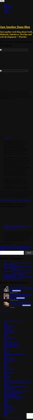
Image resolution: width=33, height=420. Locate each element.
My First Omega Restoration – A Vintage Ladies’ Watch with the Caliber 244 (21, 288)
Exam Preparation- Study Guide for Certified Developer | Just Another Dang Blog (18, 226)
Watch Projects (8, 7)
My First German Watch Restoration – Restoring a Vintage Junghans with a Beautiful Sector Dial (21, 303)
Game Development (9, 337)
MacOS (6, 356)
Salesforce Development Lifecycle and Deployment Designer (15, 386)
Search (29, 252)
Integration (7, 351)
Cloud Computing (9, 331)
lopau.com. (18, 417)
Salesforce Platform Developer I (13, 397)
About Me (7, 9)
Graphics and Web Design (11, 344)
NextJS (6, 364)
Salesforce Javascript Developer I (13, 392)
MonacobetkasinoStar (10, 276)
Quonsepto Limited (8, 417)
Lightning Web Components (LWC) (14, 354)
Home (5, 4)
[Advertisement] (16, 118)
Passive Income (8, 367)
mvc (29, 200)
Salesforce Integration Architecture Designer (16, 391)
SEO (5, 399)
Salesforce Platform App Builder (13, 396)
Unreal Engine (8, 406)
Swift (5, 402)
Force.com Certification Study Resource (15, 246)
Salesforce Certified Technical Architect (15, 381)
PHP (5, 371)
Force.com (7, 336)
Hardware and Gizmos (10, 346)
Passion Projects (8, 6)
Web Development (9, 411)
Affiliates (6, 11)
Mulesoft (6, 362)
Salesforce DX (8, 389)
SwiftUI (6, 404)
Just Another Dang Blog (15, 27)
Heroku (6, 347)
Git (5, 339)
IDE (5, 349)
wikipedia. (6, 137)
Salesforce (25, 200)
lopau (20, 200)
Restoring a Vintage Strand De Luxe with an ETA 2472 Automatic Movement (20, 296)
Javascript (6, 352)
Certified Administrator (10, 329)
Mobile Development (10, 361)
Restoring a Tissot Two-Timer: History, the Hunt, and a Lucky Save (18, 267)
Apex (5, 322)
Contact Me (7, 12)
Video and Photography (10, 407)
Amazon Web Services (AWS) (12, 321)
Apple (5, 324)
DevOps (6, 334)
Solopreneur (7, 401)
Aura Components (9, 326)
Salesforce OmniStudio (10, 394)
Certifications (7, 327)
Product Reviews (9, 372)
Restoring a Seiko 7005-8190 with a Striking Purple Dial (18, 277)
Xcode (6, 414)
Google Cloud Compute (11, 342)
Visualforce (7, 409)
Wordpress (7, 412)
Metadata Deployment (10, 357)
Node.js (6, 366)
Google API (7, 341)
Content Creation (9, 332)
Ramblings (7, 376)
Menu (2, 1)
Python (6, 374)
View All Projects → (6, 311)
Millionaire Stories (9, 359)
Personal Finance (9, 369)
